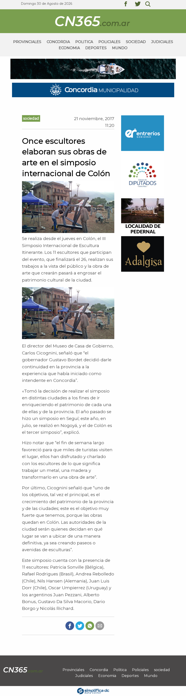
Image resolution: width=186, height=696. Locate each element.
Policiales (109, 42)
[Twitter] (79, 625)
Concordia (58, 42)
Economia (69, 48)
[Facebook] (69, 625)
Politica (84, 42)
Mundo (119, 48)
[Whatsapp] (89, 625)
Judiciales (162, 42)
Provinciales (27, 42)
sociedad (136, 42)
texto (129, 4)
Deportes (96, 48)
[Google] (99, 625)
